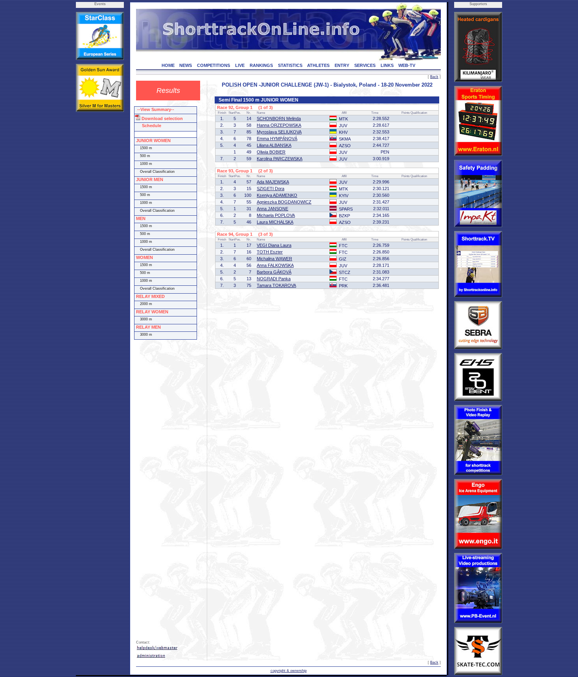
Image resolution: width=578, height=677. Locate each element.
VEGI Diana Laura (274, 245)
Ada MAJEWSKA (273, 181)
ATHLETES (318, 65)
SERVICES (365, 65)
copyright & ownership (289, 671)
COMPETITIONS (213, 65)
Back (434, 77)
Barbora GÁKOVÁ (274, 272)
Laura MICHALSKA (275, 222)
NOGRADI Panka (274, 278)
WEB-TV (406, 65)
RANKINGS (261, 65)
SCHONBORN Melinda (279, 118)
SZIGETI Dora (270, 188)
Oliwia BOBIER (271, 152)
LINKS (387, 65)
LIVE (240, 65)
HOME (168, 65)
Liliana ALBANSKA (274, 145)
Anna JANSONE (272, 208)
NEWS (185, 65)
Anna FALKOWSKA (275, 265)
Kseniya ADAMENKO (277, 195)
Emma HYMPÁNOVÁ (277, 138)
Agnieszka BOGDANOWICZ (284, 202)
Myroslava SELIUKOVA (279, 131)
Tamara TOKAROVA (276, 285)
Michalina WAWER (274, 258)
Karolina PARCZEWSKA (279, 158)
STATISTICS (290, 65)
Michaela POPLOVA (276, 215)
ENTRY (342, 65)
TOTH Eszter (270, 252)
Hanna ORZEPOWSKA (279, 125)
